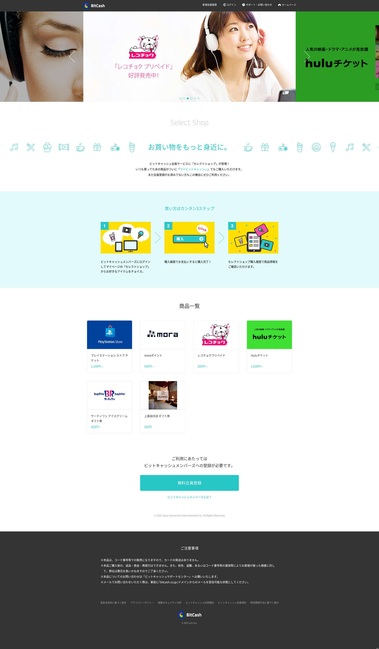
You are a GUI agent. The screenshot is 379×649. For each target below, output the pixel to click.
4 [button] (191, 99)
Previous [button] (72, 57)
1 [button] (181, 99)
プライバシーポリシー (142, 602)
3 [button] (188, 99)
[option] (189, 56)
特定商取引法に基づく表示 (264, 602)
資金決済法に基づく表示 (113, 602)
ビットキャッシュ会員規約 (232, 602)
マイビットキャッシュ (193, 169)
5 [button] (195, 99)
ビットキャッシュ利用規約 (200, 602)
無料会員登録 (189, 483)
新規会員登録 (210, 5)
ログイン (231, 5)
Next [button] (307, 57)
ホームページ (289, 5)
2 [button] (184, 99)
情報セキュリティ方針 (170, 602)
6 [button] (199, 99)
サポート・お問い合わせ (259, 5)
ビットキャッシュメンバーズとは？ (189, 497)
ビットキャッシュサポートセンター (167, 576)
